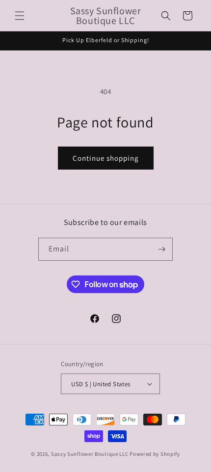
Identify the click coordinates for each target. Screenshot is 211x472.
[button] (19, 15)
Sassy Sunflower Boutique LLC (90, 453)
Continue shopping (106, 158)
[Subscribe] (161, 249)
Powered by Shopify (155, 453)
